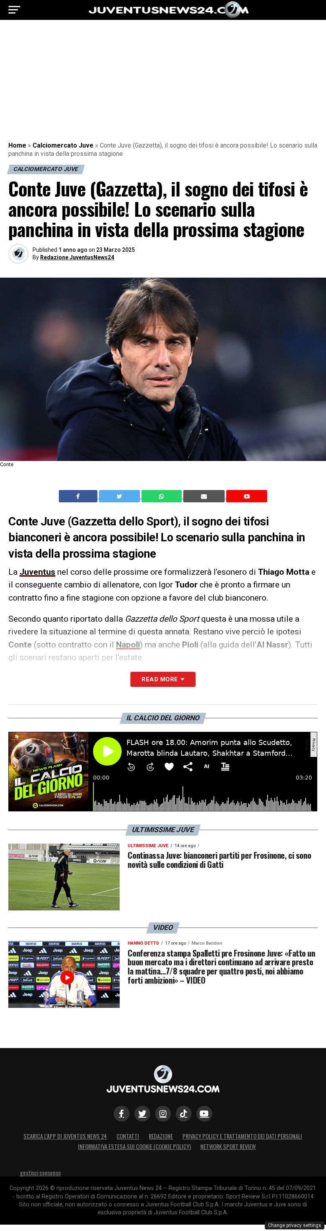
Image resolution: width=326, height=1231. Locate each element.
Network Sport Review (228, 1146)
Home (17, 145)
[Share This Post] (163, 496)
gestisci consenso (40, 1173)
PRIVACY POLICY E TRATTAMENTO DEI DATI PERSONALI (242, 1136)
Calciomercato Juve (63, 145)
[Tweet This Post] (120, 496)
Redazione (161, 1136)
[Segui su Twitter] (142, 1114)
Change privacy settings (294, 1225)
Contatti (127, 1136)
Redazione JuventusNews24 (77, 257)
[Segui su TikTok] (184, 1114)
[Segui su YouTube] (204, 1114)
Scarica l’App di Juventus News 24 (65, 1136)
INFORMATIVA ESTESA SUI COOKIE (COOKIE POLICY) (134, 1146)
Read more (160, 679)
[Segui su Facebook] (122, 1114)
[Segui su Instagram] (163, 1114)
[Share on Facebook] (79, 496)
